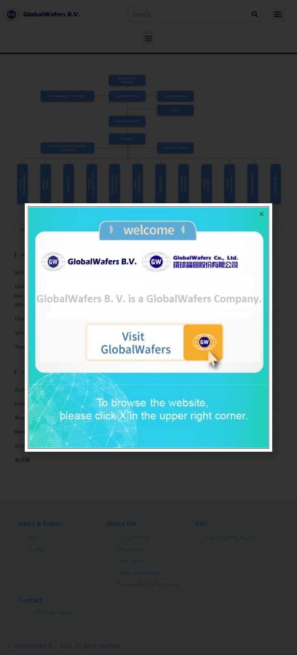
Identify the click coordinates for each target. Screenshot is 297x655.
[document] (148, 327)
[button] (262, 214)
